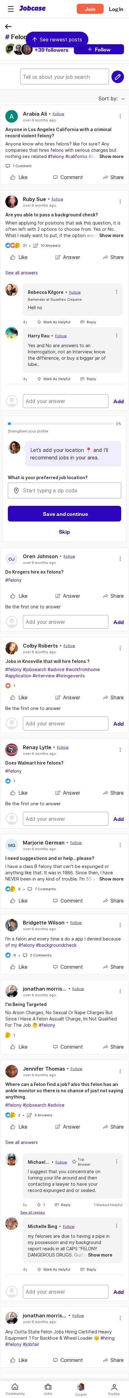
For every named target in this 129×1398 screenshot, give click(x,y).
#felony (56, 156)
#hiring (108, 1338)
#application (18, 675)
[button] (10, 9)
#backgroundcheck (56, 945)
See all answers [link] (21, 272)
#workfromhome (83, 669)
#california (76, 156)
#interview (44, 675)
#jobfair (31, 1344)
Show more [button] (111, 156)
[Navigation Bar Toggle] (10, 9)
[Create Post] (117, 77)
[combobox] (64, 490)
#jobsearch (34, 669)
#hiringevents (70, 675)
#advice (56, 669)
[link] (19, 177)
